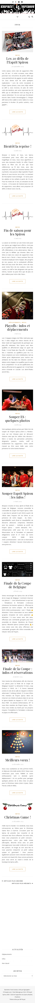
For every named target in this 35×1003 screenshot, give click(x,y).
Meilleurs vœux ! (17, 760)
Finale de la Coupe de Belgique (17, 585)
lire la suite (17, 112)
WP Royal (22, 999)
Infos (17, 55)
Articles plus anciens (13, 881)
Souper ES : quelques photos (17, 419)
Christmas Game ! (17, 817)
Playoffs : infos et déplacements (17, 327)
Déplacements (15, 322)
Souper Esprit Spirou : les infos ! (17, 495)
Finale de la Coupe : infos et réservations (17, 671)
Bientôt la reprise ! (17, 146)
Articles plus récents (22, 883)
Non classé (5, 963)
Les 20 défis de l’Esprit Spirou (17, 60)
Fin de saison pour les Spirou (17, 232)
